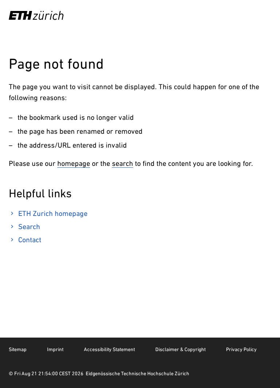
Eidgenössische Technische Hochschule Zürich (137, 373)
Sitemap (18, 349)
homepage (73, 163)
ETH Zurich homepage (53, 213)
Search (29, 226)
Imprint (55, 349)
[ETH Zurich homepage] (36, 15)
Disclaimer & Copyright (180, 349)
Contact (29, 240)
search (122, 163)
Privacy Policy (241, 349)
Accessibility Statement (109, 349)
